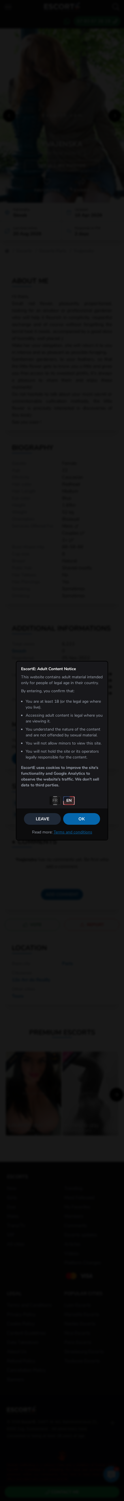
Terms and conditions (73, 832)
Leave (42, 819)
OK (81, 819)
